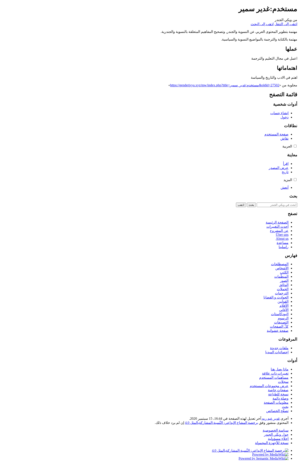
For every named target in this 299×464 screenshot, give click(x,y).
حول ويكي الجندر (276, 434)
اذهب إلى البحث (262, 24)
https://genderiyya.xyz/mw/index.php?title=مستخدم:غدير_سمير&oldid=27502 (224, 85)
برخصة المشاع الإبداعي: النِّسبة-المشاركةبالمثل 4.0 (221, 423)
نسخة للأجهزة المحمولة (271, 443)
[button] (295, 146)
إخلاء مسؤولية (278, 439)
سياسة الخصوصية (275, 430)
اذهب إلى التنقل (285, 24)
